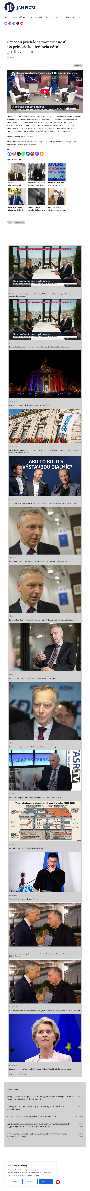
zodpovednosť (19, 222)
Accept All (45, 1181)
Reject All (30, 1181)
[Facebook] (10, 154)
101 (16, 1074)
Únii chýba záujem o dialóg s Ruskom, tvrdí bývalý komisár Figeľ (33, 747)
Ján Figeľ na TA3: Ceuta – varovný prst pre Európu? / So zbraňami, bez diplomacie (39, 347)
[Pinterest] (32, 154)
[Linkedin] (28, 154)
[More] (41, 154)
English (71, 17)
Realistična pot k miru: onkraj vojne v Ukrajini (26, 848)
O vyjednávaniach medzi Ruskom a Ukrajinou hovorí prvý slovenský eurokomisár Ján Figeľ (43, 503)
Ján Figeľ (26, 7)
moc (10, 222)
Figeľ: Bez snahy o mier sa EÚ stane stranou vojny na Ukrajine (32, 678)
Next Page (23, 1074)
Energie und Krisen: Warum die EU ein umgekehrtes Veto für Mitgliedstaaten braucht (40, 1069)
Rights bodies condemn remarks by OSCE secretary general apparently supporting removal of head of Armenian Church (44, 451)
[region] (30, 1174)
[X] (19, 154)
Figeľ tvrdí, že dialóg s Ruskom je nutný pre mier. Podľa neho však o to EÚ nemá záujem (41, 620)
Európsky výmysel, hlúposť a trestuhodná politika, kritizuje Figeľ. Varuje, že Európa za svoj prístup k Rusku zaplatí (42, 295)
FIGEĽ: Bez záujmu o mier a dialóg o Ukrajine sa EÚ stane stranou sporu (35, 798)
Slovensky (78, 65)
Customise (15, 1181)
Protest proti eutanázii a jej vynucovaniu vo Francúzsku (29, 405)
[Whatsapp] (23, 154)
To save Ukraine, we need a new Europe (23, 899)
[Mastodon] (37, 154)
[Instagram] (14, 154)
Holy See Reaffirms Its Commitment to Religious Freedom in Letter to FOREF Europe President (44, 1011)
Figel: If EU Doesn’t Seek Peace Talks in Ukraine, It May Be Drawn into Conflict (38, 562)
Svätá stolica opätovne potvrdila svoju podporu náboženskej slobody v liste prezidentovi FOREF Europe (42, 955)
